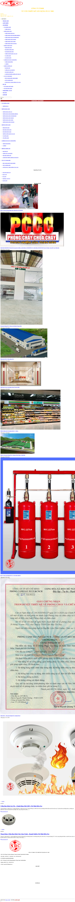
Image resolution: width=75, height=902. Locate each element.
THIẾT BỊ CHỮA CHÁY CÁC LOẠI (11, 53)
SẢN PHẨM (5, 25)
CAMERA (4, 145)
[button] (4, 18)
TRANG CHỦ (6, 21)
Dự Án (4, 176)
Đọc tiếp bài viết (4, 811)
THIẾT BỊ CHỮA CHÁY (8, 45)
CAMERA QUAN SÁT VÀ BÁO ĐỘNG (10, 59)
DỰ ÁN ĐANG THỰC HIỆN (8, 86)
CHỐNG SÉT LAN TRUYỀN (10, 70)
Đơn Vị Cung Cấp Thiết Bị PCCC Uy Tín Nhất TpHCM (10, 575)
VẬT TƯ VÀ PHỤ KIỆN (8, 76)
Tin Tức (5, 180)
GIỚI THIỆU (6, 23)
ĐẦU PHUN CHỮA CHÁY (9, 49)
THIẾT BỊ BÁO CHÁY (8, 31)
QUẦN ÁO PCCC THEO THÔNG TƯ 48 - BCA (13, 82)
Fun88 (18, 899)
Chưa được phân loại (7, 172)
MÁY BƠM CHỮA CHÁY (9, 51)
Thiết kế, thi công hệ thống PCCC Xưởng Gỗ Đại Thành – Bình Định (12, 455)
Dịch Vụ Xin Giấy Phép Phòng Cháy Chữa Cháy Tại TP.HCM (11, 210)
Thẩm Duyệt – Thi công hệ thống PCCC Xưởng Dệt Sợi (10, 715)
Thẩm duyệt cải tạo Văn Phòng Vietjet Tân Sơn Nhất (9, 387)
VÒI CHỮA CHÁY (8, 57)
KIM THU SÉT (5, 151)
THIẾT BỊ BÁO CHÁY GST (9, 33)
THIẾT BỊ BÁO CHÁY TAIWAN (10, 39)
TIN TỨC (5, 92)
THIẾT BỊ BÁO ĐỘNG (9, 61)
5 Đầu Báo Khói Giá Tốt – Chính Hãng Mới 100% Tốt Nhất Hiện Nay (21, 806)
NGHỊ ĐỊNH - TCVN (7, 90)
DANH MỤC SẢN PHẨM (37, 100)
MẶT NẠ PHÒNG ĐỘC (9, 80)
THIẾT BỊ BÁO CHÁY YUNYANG (11, 43)
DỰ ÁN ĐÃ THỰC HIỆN (8, 88)
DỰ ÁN (4, 84)
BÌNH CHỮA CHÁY (8, 47)
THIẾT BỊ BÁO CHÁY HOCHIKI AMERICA (12, 35)
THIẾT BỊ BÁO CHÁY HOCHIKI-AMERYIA (10, 113)
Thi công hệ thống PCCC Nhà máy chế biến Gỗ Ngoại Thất (11, 326)
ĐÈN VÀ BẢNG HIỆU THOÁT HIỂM (11, 78)
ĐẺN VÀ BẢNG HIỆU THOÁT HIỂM (9, 163)
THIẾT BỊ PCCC (8, 29)
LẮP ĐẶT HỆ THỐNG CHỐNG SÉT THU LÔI (13, 74)
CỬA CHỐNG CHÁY (7, 27)
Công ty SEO (7, 899)
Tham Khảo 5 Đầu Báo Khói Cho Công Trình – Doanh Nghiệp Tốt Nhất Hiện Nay (24, 834)
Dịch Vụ (5, 174)
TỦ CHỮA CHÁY (8, 55)
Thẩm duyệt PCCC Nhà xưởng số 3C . (7, 359)
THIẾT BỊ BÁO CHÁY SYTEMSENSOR (12, 37)
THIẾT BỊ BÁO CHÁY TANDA (10, 41)
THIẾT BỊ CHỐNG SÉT (6, 148)
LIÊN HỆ (5, 94)
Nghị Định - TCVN (6, 178)
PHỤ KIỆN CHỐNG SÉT (9, 72)
